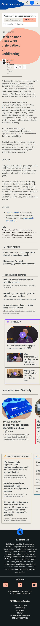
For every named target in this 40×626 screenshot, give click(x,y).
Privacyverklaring (20, 618)
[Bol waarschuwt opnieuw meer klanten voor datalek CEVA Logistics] (17, 408)
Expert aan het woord (17, 456)
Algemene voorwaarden (20, 615)
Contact (20, 613)
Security (11, 32)
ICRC (4, 107)
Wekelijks (20, 24)
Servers (29, 237)
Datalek (13, 232)
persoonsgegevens (20, 235)
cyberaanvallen (26, 230)
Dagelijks (10, 24)
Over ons (20, 610)
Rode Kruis (15, 237)
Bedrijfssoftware (7, 230)
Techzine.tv (15, 322)
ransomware (6, 237)
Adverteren (20, 608)
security (23, 237)
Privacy (30, 235)
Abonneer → (30, 20)
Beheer (16, 230)
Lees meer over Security (17, 390)
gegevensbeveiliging (25, 232)
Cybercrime (6, 232)
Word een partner (20, 605)
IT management (7, 235)
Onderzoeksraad (12, 212)
